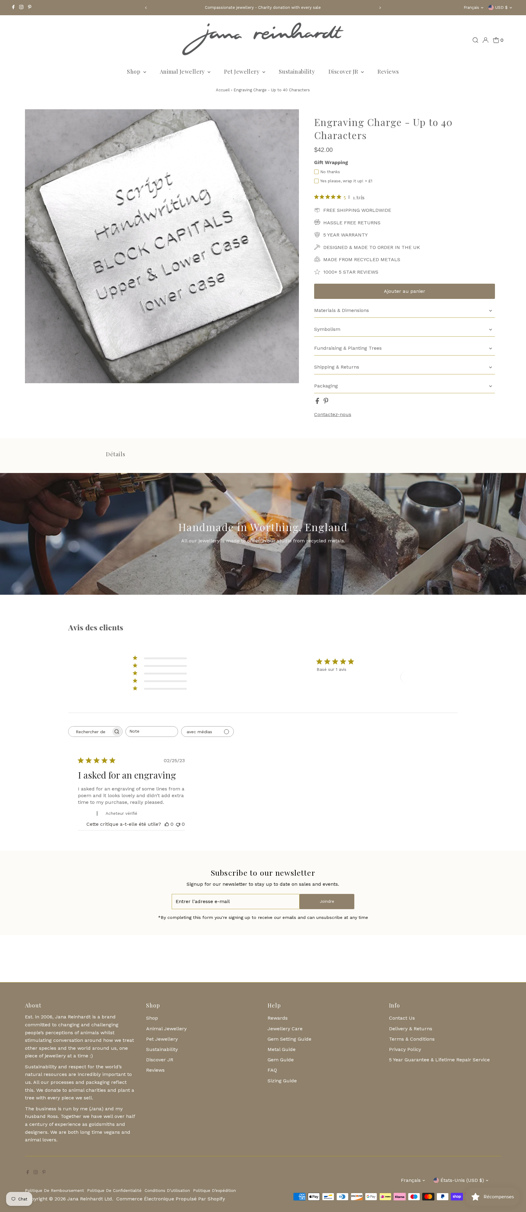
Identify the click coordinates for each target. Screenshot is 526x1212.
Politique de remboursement (54, 1190)
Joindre (327, 901)
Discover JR (343, 71)
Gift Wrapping (331, 162)
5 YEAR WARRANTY (345, 235)
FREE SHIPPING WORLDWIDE (357, 210)
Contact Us (402, 1018)
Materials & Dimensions (341, 310)
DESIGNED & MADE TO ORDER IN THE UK (371, 247)
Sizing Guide (282, 1081)
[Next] (380, 8)
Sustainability (297, 71)
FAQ (272, 1070)
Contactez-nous (332, 414)
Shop (134, 71)
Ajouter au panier (404, 291)
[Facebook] (13, 7)
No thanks (330, 172)
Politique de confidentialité (114, 1190)
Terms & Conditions (412, 1039)
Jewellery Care (285, 1029)
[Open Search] (475, 40)
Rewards (278, 1018)
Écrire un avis (422, 676)
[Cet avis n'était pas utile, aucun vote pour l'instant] (178, 824)
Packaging (326, 386)
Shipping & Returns (336, 367)
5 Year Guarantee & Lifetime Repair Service (439, 1060)
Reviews (388, 71)
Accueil (223, 90)
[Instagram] (21, 7)
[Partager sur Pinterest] (326, 402)
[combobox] (151, 731)
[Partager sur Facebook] (318, 402)
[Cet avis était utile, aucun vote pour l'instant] (167, 824)
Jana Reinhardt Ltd (89, 1199)
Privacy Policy (405, 1049)
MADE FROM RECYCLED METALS (361, 259)
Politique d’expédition (214, 1190)
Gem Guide (281, 1060)
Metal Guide (282, 1049)
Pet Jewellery (242, 71)
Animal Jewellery (183, 71)
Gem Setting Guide (289, 1039)
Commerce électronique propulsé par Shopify (170, 1199)
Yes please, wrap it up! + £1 (346, 181)
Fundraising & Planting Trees (348, 348)
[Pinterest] (29, 7)
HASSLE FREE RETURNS (351, 223)
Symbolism (327, 329)
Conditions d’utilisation (167, 1190)
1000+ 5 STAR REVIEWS (350, 272)
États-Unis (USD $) (462, 1180)
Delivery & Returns (410, 1029)
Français (471, 7)
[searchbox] (89, 732)
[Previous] (146, 8)
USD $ (501, 7)
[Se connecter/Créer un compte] (485, 40)
